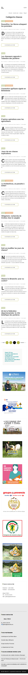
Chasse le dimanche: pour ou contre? (12, 280)
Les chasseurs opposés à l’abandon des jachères (11, 57)
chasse (3, 21)
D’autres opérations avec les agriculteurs (12, 120)
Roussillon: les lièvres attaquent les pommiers (14, 25)
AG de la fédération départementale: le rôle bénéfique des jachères (10, 313)
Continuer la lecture (10, 45)
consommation (9, 180)
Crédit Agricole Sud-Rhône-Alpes (9, 636)
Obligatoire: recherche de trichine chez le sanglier (11, 217)
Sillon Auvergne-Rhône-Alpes (11, 652)
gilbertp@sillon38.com (8, 624)
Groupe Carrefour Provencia (7, 643)
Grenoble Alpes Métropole (7, 640)
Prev (4, 342)
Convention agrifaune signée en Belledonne (13, 89)
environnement (9, 21)
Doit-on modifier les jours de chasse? (12, 249)
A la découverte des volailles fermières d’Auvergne (13, 655)
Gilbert (23, 29)
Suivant (22, 342)
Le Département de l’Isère (7, 647)
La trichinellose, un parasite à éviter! (12, 185)
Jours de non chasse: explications (9, 152)
